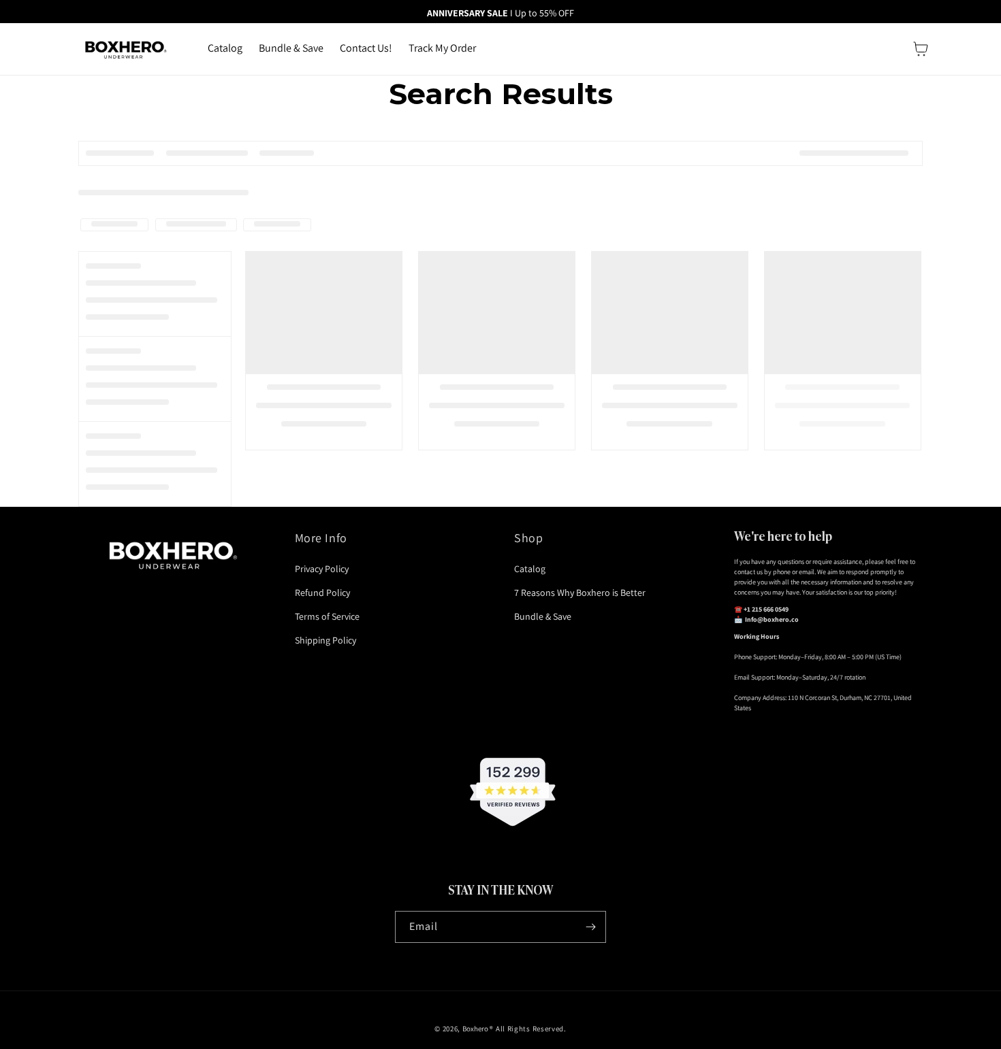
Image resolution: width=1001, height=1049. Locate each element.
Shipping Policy (325, 640)
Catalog (529, 569)
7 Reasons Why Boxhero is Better (580, 592)
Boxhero (475, 1028)
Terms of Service (327, 616)
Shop (528, 538)
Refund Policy (322, 592)
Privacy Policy (322, 569)
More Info (321, 538)
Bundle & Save (542, 616)
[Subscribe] (590, 927)
